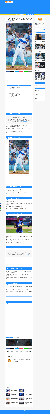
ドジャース (8, 337)
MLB (37, 98)
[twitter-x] (15, 361)
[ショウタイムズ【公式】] (9, 2)
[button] (8, 71)
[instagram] (16, 361)
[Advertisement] (25, 9)
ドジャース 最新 (10, 337)
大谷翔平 (38, 90)
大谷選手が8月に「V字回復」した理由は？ (14, 88)
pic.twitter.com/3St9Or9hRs (26, 254)
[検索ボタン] (44, 2)
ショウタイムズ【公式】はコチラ (30, 14)
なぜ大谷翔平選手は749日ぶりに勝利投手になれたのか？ (16, 87)
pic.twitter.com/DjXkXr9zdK (23, 121)
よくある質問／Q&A (11, 96)
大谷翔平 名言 (38, 94)
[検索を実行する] (44, 29)
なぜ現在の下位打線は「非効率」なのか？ (14, 93)
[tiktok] (17, 361)
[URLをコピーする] (30, 71)
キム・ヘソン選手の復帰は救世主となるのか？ (14, 94)
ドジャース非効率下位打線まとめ (13, 95)
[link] (14, 361)
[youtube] (18, 361)
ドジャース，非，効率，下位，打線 (17, 337)
